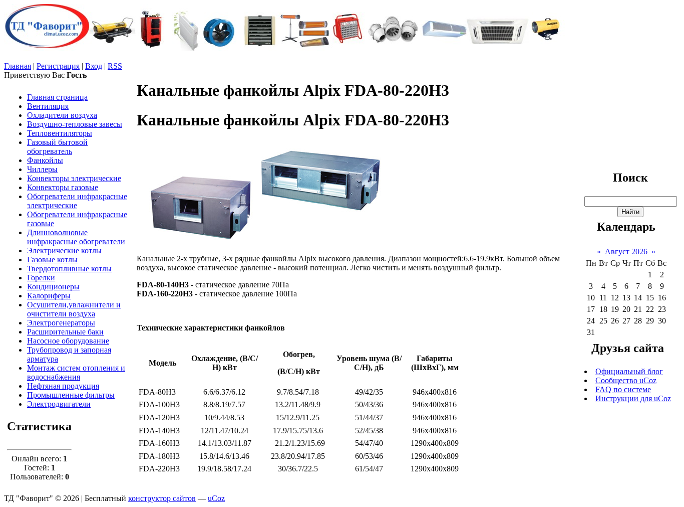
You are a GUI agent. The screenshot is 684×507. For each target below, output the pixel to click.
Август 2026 (626, 251)
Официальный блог (629, 371)
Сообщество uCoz (625, 380)
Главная (17, 66)
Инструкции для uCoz (633, 398)
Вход (93, 66)
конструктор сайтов (162, 498)
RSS (115, 66)
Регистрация (58, 66)
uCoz (216, 498)
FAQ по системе (623, 389)
